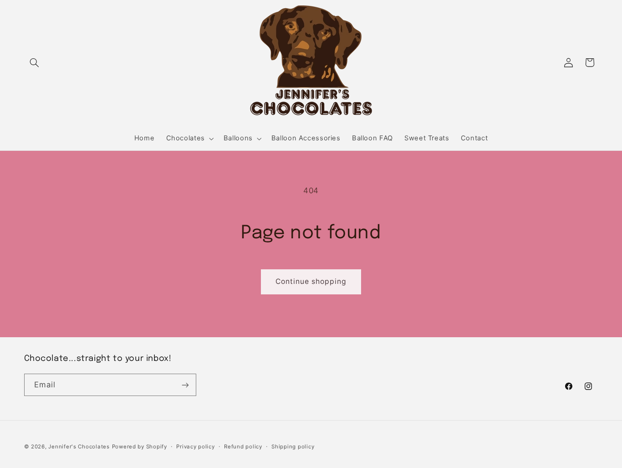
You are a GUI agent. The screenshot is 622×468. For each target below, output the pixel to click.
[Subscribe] (184, 385)
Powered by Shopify (139, 446)
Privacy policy (195, 446)
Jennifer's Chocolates (78, 446)
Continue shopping (311, 281)
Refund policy (243, 446)
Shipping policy (292, 446)
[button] (34, 62)
